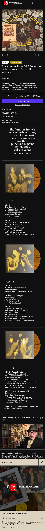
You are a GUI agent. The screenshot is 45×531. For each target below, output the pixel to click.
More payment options (22, 105)
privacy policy (14, 527)
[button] (33, 3)
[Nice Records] (16, 3)
